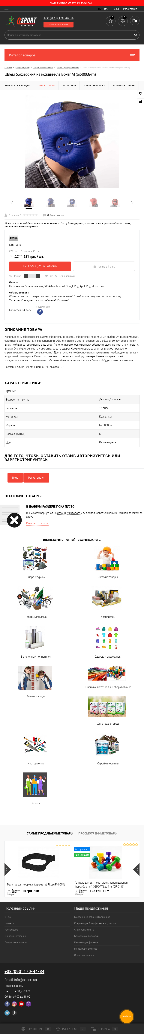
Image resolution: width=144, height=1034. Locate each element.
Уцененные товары (15, 936)
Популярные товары (15, 942)
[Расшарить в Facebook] (40, 312)
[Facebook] (7, 1004)
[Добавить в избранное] (140, 93)
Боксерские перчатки (86, 936)
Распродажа (11, 929)
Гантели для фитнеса (85, 948)
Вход (116, 8)
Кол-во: (18, 276)
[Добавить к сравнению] (140, 101)
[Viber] (28, 1004)
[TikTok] (14, 1013)
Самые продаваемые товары (50, 833)
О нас (7, 917)
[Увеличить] (72, 141)
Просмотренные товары (97, 833)
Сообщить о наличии (42, 266)
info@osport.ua (25, 980)
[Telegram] (7, 1013)
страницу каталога (68, 512)
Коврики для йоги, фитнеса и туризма (95, 923)
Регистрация (130, 8)
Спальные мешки (84, 955)
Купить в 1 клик (106, 266)
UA (105, 8)
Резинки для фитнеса (86, 942)
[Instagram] (14, 1004)
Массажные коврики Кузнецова (92, 917)
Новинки (9, 923)
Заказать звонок (58, 24)
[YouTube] (21, 1004)
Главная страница (37, 523)
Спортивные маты (84, 929)
